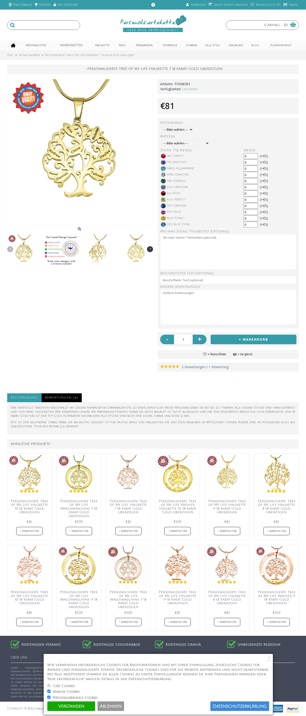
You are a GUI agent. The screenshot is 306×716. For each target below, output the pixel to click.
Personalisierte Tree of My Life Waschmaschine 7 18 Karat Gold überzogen (79, 508)
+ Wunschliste (217, 354)
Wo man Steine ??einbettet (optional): (195, 231)
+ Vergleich (245, 354)
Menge (250, 150)
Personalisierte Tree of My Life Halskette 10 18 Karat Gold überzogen (29, 506)
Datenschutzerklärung (240, 706)
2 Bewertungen (193, 367)
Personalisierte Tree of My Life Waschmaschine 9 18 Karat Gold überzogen (79, 599)
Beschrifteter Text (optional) (187, 273)
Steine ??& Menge (176, 150)
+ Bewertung (218, 367)
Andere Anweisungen (180, 286)
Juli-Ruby (173, 193)
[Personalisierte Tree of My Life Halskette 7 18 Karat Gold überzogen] (80, 152)
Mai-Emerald (176, 180)
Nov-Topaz (175, 218)
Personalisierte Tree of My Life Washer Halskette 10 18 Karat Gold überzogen (178, 506)
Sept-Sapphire (176, 205)
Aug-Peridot (176, 199)
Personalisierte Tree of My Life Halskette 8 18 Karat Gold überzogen (276, 506)
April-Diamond (178, 174)
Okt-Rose (174, 212)
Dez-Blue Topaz (178, 224)
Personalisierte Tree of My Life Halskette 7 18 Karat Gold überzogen (128, 506)
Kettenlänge (171, 122)
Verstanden (71, 706)
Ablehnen (111, 706)
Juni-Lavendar (177, 187)
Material (167, 136)
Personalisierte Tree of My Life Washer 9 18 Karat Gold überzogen (276, 597)
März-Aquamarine (180, 168)
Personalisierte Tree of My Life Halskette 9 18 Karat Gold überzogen (227, 506)
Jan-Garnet (175, 156)
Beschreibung (24, 397)
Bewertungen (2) (61, 397)
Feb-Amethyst (177, 162)
